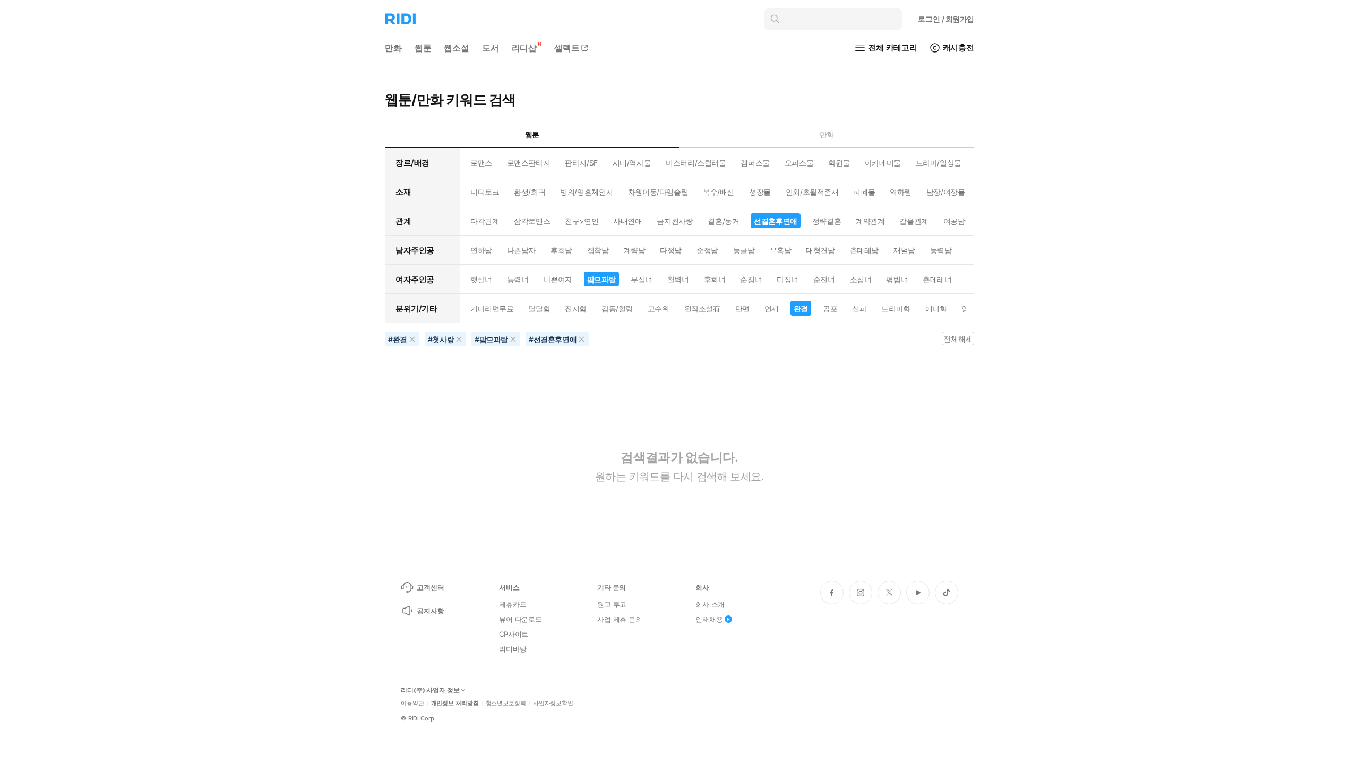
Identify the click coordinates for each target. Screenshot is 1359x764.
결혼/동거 (723, 220)
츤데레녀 (937, 279)
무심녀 (641, 279)
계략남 (635, 250)
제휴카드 (512, 604)
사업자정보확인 (553, 703)
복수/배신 (718, 191)
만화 (393, 47)
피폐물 (864, 191)
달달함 (539, 308)
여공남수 (957, 220)
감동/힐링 (617, 308)
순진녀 (824, 279)
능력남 (941, 250)
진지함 (576, 308)
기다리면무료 (491, 308)
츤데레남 (864, 250)
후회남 (561, 250)
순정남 (707, 250)
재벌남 (904, 250)
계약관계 (870, 220)
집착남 (598, 250)
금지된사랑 (675, 220)
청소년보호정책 (506, 703)
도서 (490, 47)
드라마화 (895, 308)
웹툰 (423, 47)
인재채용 (708, 619)
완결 (801, 308)
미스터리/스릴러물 (696, 162)
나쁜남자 (521, 250)
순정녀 (751, 279)
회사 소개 (710, 604)
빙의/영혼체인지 (586, 191)
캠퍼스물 (755, 162)
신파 (859, 308)
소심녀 (861, 279)
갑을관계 (913, 220)
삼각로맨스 (532, 220)
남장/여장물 (945, 191)
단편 (742, 308)
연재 (771, 308)
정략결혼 (826, 220)
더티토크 (484, 191)
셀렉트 (567, 47)
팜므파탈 (601, 279)
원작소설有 (702, 308)
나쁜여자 (558, 279)
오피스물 (799, 162)
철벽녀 (678, 279)
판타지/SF (581, 162)
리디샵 (524, 47)
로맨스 (481, 162)
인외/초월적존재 (812, 191)
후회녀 (715, 279)
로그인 (946, 18)
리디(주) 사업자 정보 (430, 690)
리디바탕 (512, 649)
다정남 (671, 250)
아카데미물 (883, 162)
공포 (830, 308)
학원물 (839, 162)
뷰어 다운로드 (520, 619)
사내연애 (627, 220)
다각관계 (484, 220)
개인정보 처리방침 (455, 703)
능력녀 (518, 279)
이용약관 (412, 703)
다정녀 (787, 279)
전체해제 (957, 338)
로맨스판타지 (528, 162)
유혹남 (781, 250)
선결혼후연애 (775, 220)
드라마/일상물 (938, 162)
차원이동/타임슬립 (658, 191)
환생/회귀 (529, 191)
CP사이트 (513, 634)
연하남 (481, 250)
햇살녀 (481, 279)
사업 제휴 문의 (619, 619)
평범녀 (897, 279)
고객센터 (430, 587)
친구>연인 (581, 220)
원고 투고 (611, 604)
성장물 (760, 191)
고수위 (658, 308)
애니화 (936, 308)
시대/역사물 (632, 162)
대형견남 (820, 250)
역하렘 (900, 191)
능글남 (744, 250)
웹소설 (456, 47)
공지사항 (430, 610)
